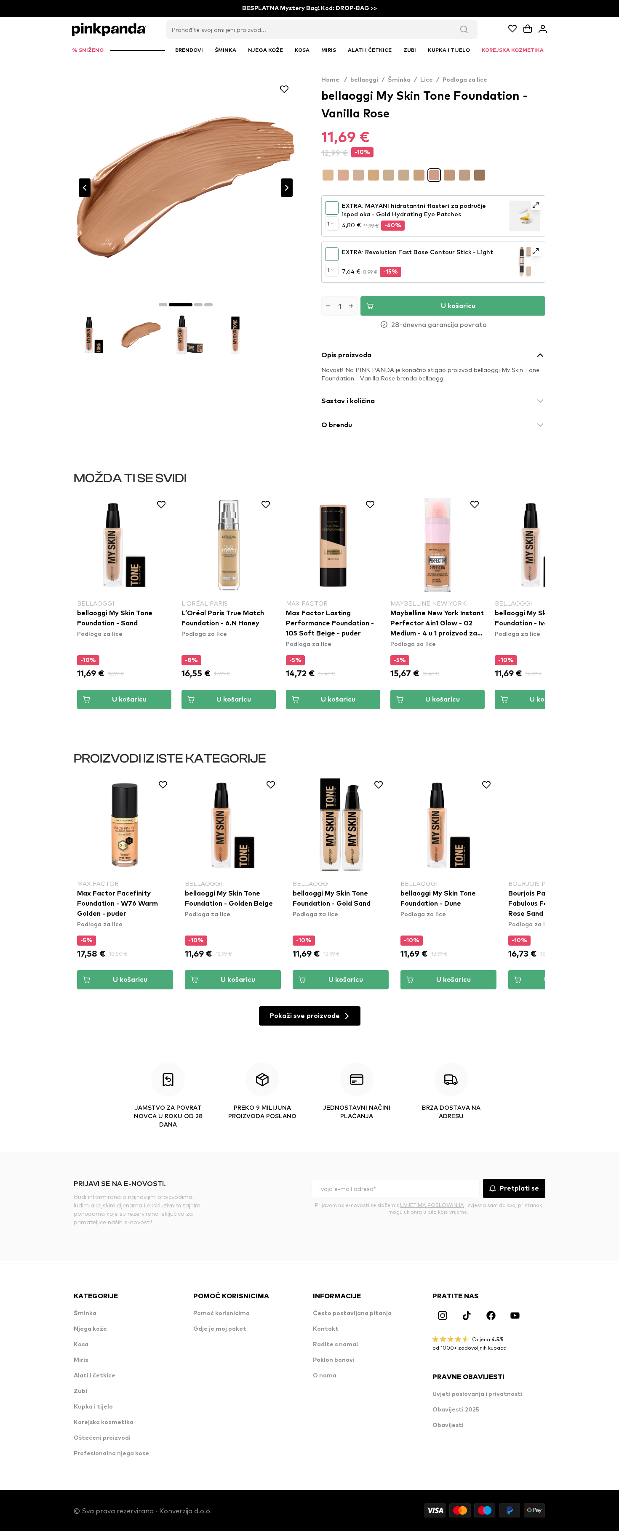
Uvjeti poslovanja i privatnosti (477, 1394)
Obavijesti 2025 (455, 1410)
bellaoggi (364, 80)
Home (334, 80)
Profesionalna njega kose (111, 1454)
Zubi (80, 1391)
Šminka (399, 80)
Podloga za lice (465, 80)
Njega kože (90, 1329)
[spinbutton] (339, 306)
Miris (81, 1360)
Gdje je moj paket (219, 1329)
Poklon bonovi (334, 1360)
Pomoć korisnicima (221, 1313)
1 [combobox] (328, 223)
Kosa (81, 1345)
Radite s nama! (335, 1345)
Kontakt (326, 1329)
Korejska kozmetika (103, 1422)
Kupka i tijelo (93, 1407)
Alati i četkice (94, 1376)
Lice (426, 80)
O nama (324, 1376)
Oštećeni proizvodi (102, 1438)
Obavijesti (448, 1425)
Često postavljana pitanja (352, 1313)
